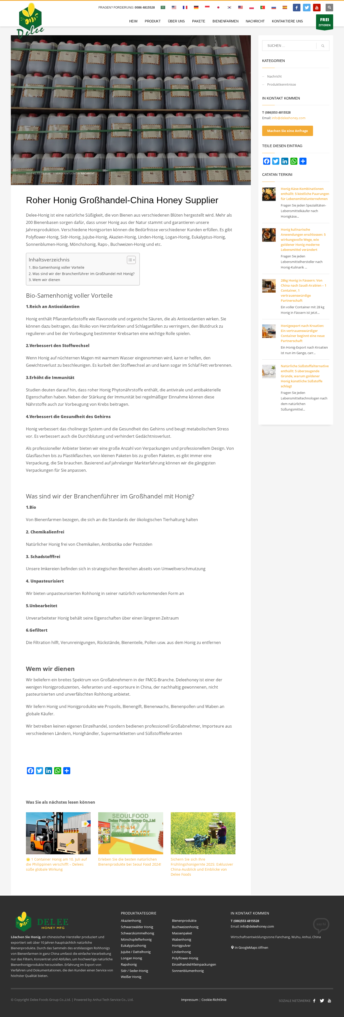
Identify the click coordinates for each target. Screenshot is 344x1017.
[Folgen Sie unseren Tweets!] (322, 1000)
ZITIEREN (325, 22)
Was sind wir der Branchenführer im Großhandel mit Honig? (83, 273)
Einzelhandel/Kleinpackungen (194, 964)
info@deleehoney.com (288, 118)
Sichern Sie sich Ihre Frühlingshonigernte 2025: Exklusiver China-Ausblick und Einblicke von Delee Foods (202, 867)
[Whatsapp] (57, 770)
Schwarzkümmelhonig (137, 933)
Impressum (189, 999)
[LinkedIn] (48, 770)
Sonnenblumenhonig (188, 970)
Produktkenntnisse (281, 84)
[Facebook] (296, 7)
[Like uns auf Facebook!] (314, 1000)
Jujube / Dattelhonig (136, 952)
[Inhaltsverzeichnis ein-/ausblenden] (128, 260)
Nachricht (88, 173)
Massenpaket (182, 933)
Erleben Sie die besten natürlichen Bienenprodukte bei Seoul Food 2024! (129, 862)
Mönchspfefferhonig (136, 939)
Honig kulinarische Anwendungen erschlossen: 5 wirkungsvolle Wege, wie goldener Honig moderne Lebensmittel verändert (303, 239)
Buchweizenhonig (185, 927)
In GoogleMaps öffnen (251, 947)
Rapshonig (129, 964)
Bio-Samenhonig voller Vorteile (58, 267)
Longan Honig (131, 958)
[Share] (66, 770)
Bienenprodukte (184, 920)
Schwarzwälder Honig (137, 927)
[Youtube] (317, 7)
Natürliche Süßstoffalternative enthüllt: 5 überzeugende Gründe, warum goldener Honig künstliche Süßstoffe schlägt (305, 376)
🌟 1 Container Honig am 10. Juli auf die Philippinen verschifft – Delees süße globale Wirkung (56, 864)
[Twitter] (307, 7)
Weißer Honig (131, 976)
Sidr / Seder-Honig (134, 970)
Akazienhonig (131, 920)
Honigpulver (181, 945)
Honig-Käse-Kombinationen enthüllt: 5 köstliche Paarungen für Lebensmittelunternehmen (305, 193)
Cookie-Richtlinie (213, 999)
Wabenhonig (181, 939)
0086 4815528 (145, 7)
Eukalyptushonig (134, 945)
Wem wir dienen (46, 279)
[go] (322, 46)
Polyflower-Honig (185, 958)
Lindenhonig (181, 952)
